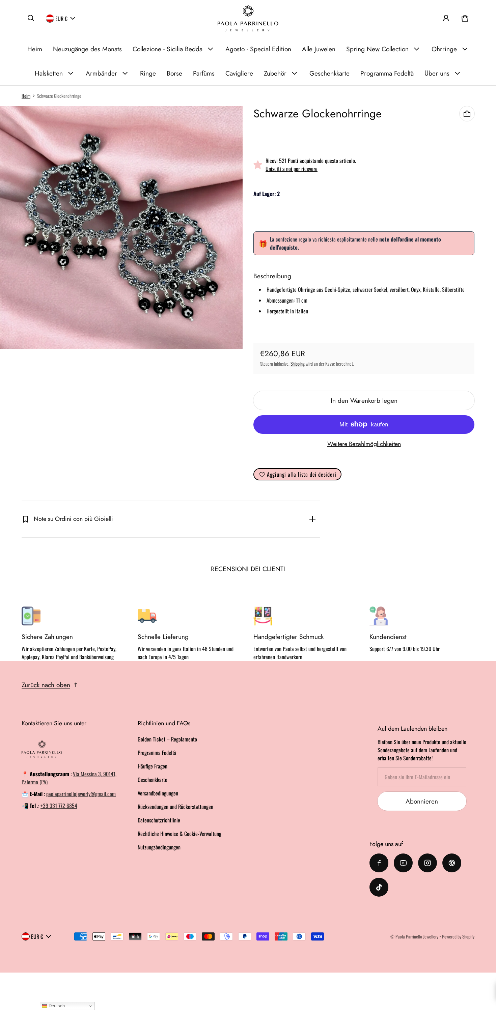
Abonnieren (422, 801)
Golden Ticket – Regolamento (167, 739)
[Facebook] (378, 862)
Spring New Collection (377, 49)
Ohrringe (444, 49)
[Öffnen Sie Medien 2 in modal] (121, 227)
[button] (31, 18)
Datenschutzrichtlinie (159, 820)
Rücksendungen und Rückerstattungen (175, 807)
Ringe (148, 73)
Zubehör (275, 73)
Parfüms (204, 73)
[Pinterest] (451, 862)
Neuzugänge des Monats (87, 49)
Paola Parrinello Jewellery (416, 936)
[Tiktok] (378, 887)
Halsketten (49, 73)
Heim (34, 49)
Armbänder (101, 73)
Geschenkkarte (329, 73)
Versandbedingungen (158, 793)
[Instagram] (427, 862)
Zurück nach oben (46, 685)
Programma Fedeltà (387, 73)
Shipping (298, 363)
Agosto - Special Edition (258, 49)
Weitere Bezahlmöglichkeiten (364, 444)
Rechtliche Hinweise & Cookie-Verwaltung (179, 834)
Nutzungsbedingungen (159, 847)
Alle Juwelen (318, 49)
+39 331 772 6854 (58, 806)
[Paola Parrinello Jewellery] (248, 18)
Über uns (436, 73)
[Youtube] (403, 862)
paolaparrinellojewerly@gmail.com (81, 794)
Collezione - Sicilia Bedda (167, 49)
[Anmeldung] (446, 18)
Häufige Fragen (152, 766)
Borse (174, 73)
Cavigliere (239, 73)
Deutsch (56, 1005)
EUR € (61, 18)
